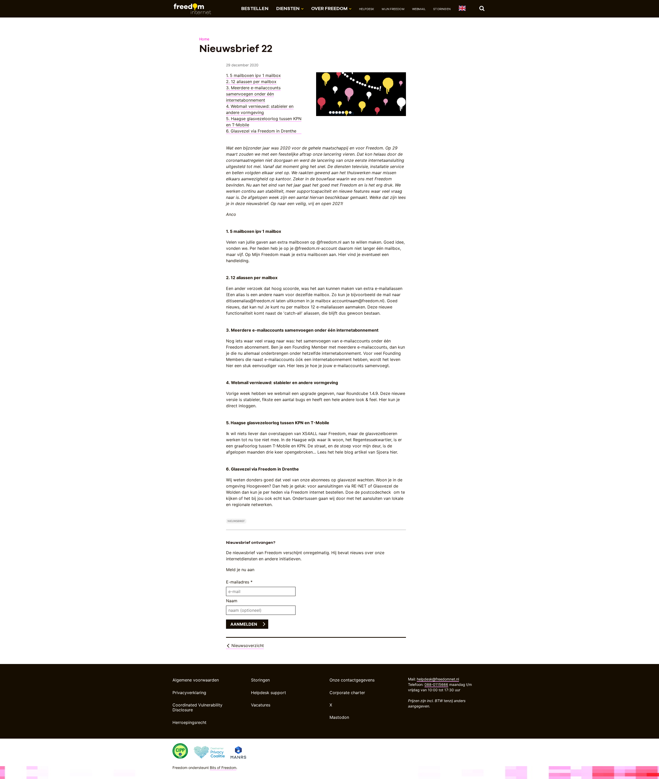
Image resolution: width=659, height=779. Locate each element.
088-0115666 (436, 684)
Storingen (441, 9)
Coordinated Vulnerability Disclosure (197, 707)
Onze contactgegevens (352, 680)
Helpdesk (366, 9)
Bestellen (254, 8)
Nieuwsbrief (236, 521)
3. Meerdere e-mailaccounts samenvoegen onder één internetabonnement (253, 94)
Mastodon (339, 717)
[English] (462, 9)
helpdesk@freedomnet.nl (438, 679)
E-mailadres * (239, 582)
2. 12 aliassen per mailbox (251, 81)
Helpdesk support (268, 692)
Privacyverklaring (189, 692)
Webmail (419, 9)
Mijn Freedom (393, 9)
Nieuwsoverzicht (247, 645)
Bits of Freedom (223, 767)
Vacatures (260, 704)
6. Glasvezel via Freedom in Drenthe (263, 131)
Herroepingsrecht (189, 722)
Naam (231, 600)
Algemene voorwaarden (195, 680)
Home (204, 39)
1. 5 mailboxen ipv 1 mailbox (253, 75)
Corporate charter (347, 692)
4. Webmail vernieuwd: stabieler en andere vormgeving (259, 109)
